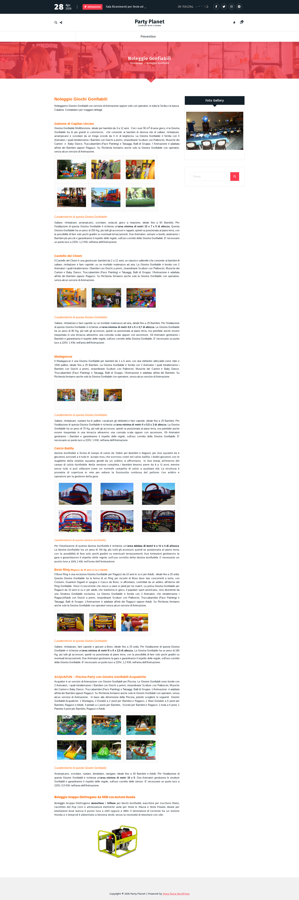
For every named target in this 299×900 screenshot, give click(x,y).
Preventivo (148, 36)
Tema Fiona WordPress (176, 893)
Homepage (136, 63)
